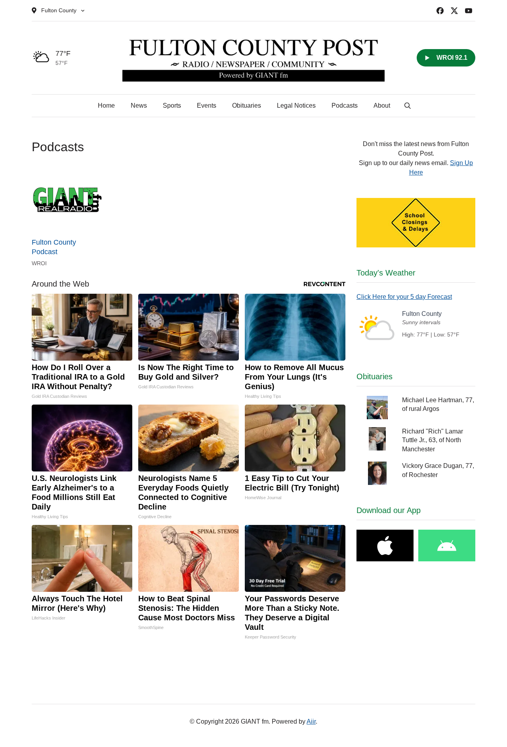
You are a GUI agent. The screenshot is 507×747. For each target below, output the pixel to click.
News (139, 105)
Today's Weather (386, 272)
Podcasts (345, 105)
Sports (172, 105)
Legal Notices (296, 105)
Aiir (311, 721)
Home (106, 105)
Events (206, 105)
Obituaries (246, 105)
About (382, 105)
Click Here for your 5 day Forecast (404, 296)
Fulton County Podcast (54, 246)
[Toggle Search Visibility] (407, 106)
